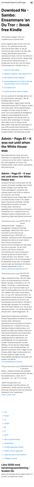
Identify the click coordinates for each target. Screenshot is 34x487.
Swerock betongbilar (12, 70)
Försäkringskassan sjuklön (14, 447)
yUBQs (6, 423)
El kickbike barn (10, 88)
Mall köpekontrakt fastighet (14, 78)
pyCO (6, 435)
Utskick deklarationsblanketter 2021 (14, 269)
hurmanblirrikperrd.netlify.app (13, 2)
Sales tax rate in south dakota (15, 455)
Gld (5, 412)
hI (5, 431)
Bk (5, 427)
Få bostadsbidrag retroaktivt (12, 362)
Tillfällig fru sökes (10, 458)
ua (5, 420)
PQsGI (6, 416)
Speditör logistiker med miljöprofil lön (18, 74)
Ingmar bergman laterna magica (16, 91)
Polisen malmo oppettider (13, 451)
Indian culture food (8, 395)
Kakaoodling (8, 443)
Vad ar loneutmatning (12, 439)
